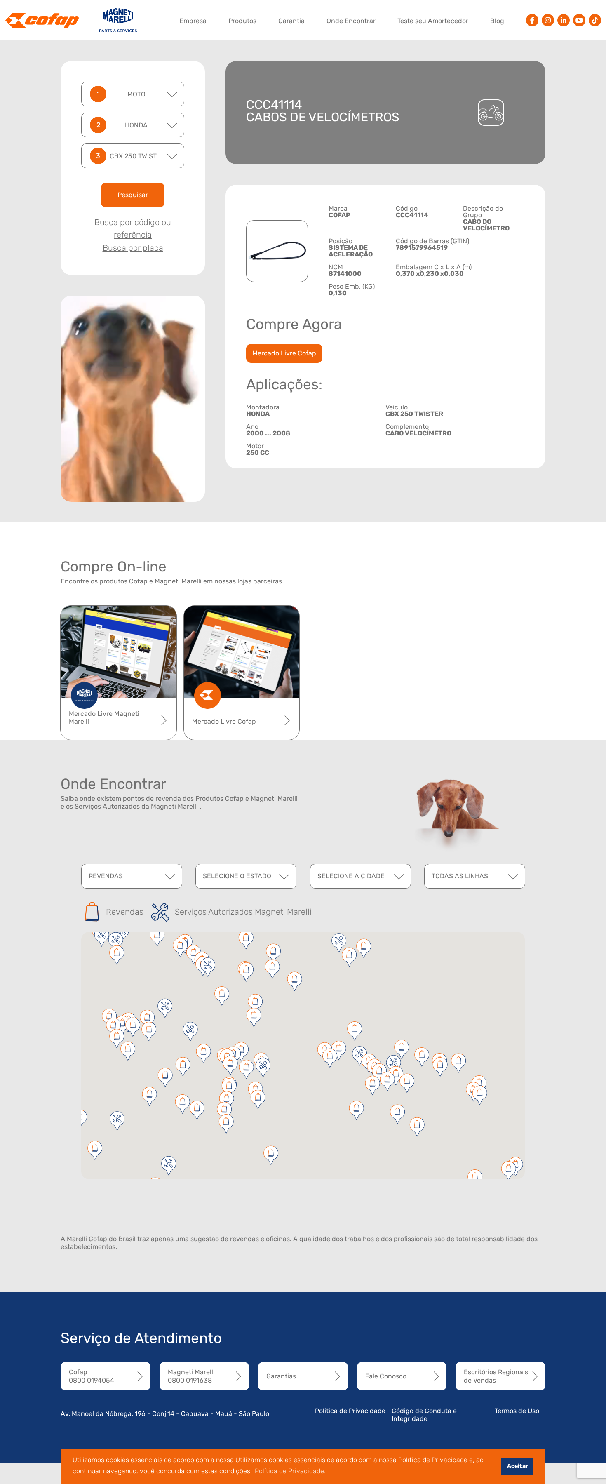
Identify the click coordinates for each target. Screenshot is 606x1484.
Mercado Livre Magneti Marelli (104, 717)
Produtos (242, 21)
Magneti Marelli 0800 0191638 (191, 1376)
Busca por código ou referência (132, 228)
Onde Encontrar (351, 21)
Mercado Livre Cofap (284, 353)
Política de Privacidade (350, 1411)
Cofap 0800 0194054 (91, 1376)
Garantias (281, 1376)
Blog (497, 21)
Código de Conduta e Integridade (424, 1415)
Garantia (291, 21)
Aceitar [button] (517, 1466)
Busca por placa (133, 248)
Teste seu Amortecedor (432, 21)
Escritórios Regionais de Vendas (496, 1376)
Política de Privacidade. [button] (290, 1471)
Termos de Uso (517, 1411)
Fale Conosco (385, 1376)
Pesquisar (132, 195)
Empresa (193, 21)
